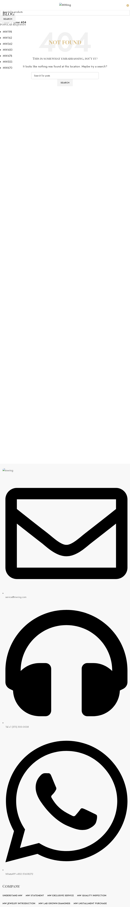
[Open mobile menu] (4, 5)
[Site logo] (65, 5)
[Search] (124, 5)
